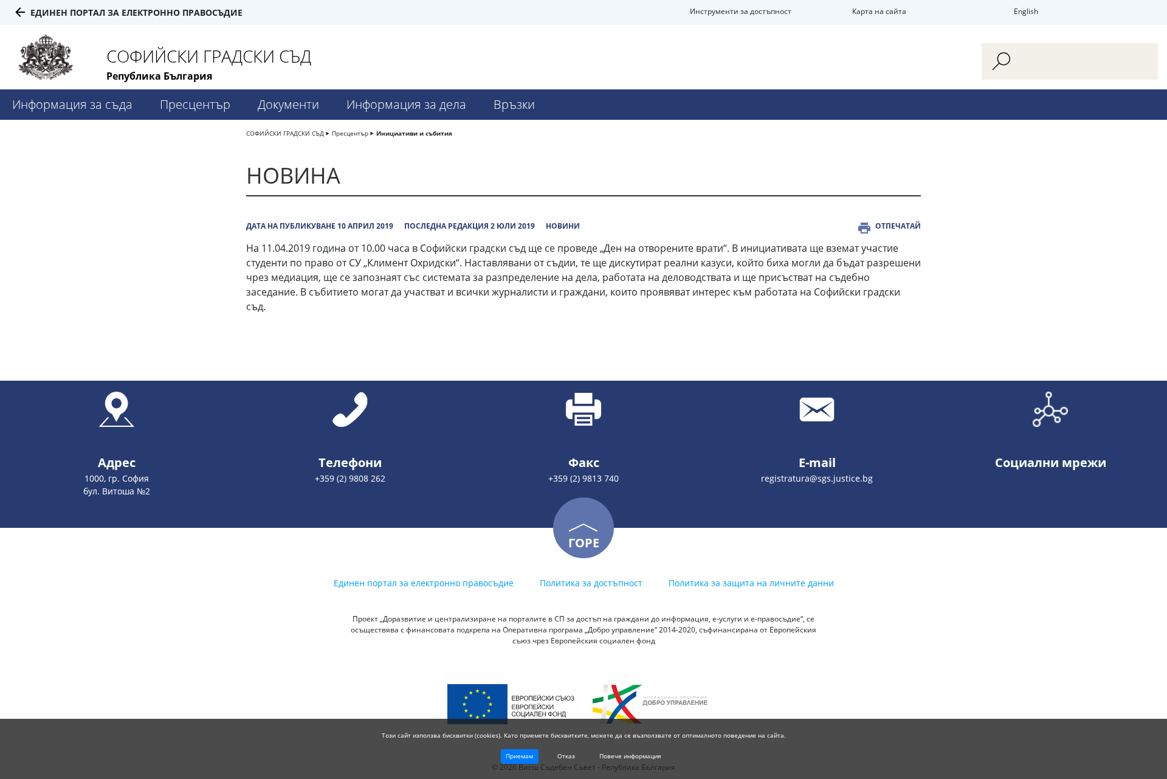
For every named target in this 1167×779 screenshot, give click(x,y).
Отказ (566, 756)
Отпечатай (898, 226)
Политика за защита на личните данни (751, 583)
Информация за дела (406, 104)
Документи (288, 104)
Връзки (514, 104)
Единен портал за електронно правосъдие (136, 12)
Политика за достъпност (591, 583)
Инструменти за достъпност (740, 11)
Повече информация (630, 756)
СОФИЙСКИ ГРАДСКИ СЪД (285, 133)
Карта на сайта (879, 11)
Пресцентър (195, 104)
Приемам (519, 756)
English (1026, 11)
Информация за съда (72, 104)
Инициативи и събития (414, 133)
